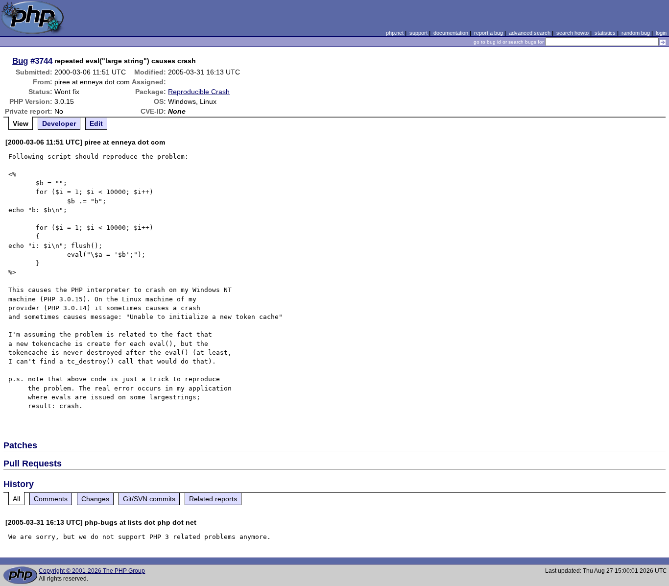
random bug (635, 33)
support (418, 33)
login (661, 33)
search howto (572, 33)
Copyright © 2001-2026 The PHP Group (92, 570)
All (16, 499)
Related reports (213, 499)
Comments (51, 499)
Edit (96, 123)
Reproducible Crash (199, 92)
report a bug (488, 33)
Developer (59, 123)
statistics (605, 33)
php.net (395, 33)
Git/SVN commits (149, 499)
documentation (450, 33)
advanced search (529, 33)
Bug (20, 61)
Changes (95, 499)
